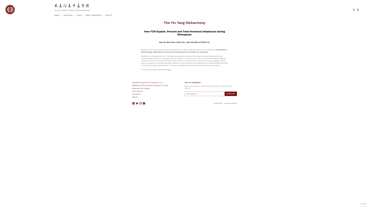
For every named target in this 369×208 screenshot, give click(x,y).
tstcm (220, 103)
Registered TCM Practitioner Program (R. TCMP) (150, 85)
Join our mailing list (192, 82)
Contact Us (136, 94)
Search (134, 97)
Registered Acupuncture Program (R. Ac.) (147, 82)
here (169, 70)
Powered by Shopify (231, 103)
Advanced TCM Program (141, 88)
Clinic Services (137, 91)
